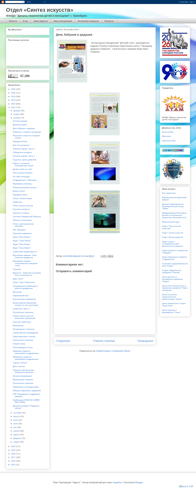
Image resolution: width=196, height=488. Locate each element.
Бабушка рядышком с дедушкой (27, 390)
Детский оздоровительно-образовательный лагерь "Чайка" (173, 206)
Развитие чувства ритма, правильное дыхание (23, 371)
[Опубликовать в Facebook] (109, 256)
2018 (13, 454)
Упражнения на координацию (26, 387)
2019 (13, 450)
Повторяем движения (22, 233)
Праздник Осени (20, 141)
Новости (13, 21)
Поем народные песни (23, 347)
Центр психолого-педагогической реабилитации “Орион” (172, 296)
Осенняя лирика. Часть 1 (24, 156)
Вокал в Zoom (19, 191)
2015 (13, 465)
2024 (13, 96)
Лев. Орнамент (19, 230)
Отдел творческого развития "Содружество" (174, 258)
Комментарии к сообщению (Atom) (113, 351)
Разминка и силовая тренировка (27, 132)
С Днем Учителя (20, 363)
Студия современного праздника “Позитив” (171, 271)
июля (16, 420)
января (16, 442)
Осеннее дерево (20, 121)
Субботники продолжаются (25, 252)
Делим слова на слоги (22, 169)
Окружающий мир (21, 295)
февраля (17, 438)
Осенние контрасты (21, 209)
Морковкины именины (22, 184)
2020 (13, 446)
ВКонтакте (166, 136)
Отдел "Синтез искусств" (172, 233)
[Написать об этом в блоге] (104, 256)
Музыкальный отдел (171, 222)
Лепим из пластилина (22, 220)
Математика (18, 325)
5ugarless (117, 482)
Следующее (63, 340)
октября (17, 118)
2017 (13, 457)
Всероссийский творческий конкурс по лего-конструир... (26, 304)
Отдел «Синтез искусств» (39, 10)
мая (15, 427)
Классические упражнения (24, 299)
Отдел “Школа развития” (172, 237)
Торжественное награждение (25, 333)
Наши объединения (63, 21)
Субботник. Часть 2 (21, 309)
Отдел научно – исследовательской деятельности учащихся (172, 244)
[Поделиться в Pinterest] (112, 256)
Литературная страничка (23, 329)
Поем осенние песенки (23, 206)
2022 (13, 104)
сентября (17, 413)
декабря (17, 111)
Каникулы (109, 21)
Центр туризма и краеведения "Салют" (171, 311)
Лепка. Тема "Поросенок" (24, 282)
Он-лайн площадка (21, 176)
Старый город (19, 344)
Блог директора (169, 193)
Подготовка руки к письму (24, 336)
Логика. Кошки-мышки (22, 198)
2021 (13, 107)
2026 (13, 89)
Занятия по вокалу (21, 213)
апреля (16, 431)
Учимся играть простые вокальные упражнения (24, 317)
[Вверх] (186, 486)
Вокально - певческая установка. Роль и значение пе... (27, 274)
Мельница (17, 292)
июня (16, 423)
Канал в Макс (168, 132)
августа (16, 416)
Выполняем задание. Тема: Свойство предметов (25, 256)
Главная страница (104, 340)
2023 (13, 100)
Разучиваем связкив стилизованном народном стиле (25, 263)
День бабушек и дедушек (24, 128)
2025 (13, 93)
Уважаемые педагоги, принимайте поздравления (25, 358)
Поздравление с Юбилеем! (25, 180)
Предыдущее (145, 340)
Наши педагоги (41, 21)
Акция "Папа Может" (22, 237)
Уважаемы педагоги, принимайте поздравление (25, 352)
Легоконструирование (22, 376)
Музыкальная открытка (23, 379)
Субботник (17, 202)
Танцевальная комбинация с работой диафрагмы (25, 287)
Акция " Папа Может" (22, 241)
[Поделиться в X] (107, 256)
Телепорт (17, 269)
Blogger (139, 482)
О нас (25, 21)
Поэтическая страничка (23, 312)
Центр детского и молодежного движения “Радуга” (172, 279)
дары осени (18, 279)
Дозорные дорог (20, 125)
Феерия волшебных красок (24, 187)
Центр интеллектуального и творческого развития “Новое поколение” (174, 288)
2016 (13, 461)
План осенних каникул (22, 173)
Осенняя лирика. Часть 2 (24, 149)
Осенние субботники (22, 322)
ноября (16, 114)
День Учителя (19, 366)
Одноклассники (168, 141)
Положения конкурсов (88, 21)
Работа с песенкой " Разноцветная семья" (23, 164)
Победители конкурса (22, 152)
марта (16, 434)
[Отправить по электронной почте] (102, 256)
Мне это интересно (21, 145)
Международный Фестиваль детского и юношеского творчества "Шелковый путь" (174, 215)
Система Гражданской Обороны (27, 216)
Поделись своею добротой (24, 160)
